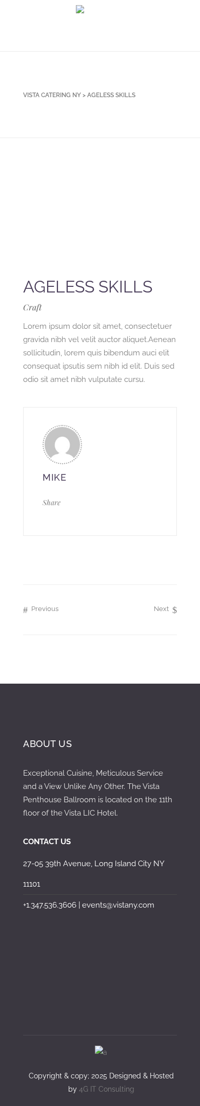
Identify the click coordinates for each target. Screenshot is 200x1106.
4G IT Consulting (106, 1089)
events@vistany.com (118, 905)
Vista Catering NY (52, 95)
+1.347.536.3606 (49, 905)
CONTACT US (47, 841)
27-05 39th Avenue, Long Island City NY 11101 (93, 874)
